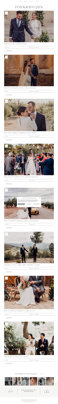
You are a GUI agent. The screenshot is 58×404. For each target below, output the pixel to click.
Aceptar (21, 204)
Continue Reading (9, 50)
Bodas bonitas (32, 47)
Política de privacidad (24, 400)
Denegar (28, 204)
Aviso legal (29, 400)
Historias (31, 1)
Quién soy (25, 1)
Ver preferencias (36, 204)
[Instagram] (49, 392)
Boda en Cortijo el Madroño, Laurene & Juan (19, 311)
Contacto (37, 1)
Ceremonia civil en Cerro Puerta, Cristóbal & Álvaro (22, 265)
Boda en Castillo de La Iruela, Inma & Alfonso (20, 88)
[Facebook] (47, 392)
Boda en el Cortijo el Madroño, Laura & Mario (20, 133)
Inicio (20, 1)
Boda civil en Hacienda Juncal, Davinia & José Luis (21, 177)
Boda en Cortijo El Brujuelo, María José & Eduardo (21, 221)
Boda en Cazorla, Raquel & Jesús (15, 44)
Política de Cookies (34, 400)
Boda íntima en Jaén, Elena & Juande (16, 356)
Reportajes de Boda (36, 47)
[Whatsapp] (45, 392)
